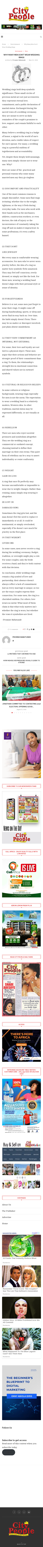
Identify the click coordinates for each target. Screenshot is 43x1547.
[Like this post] (25, 629)
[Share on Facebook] (27, 629)
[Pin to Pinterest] (31, 629)
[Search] (41, 37)
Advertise (6, 1217)
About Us (6, 1205)
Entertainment (15, 44)
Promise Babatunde (19, 60)
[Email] (29, 1512)
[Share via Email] (33, 629)
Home (4, 44)
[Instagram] (24, 1512)
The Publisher (8, 1211)
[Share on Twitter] (29, 629)
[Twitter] (19, 1512)
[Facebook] (14, 1512)
